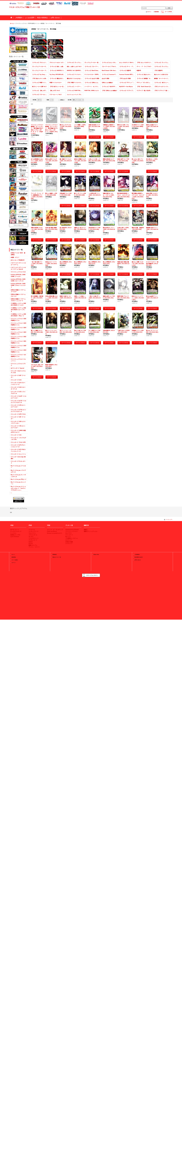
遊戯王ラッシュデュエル (90, 531)
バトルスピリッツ (33, 538)
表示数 (34, 100)
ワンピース (32, 529)
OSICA (31, 542)
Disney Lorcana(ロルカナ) (54, 533)
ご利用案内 (137, 554)
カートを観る (15, 559)
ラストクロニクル (19, 225)
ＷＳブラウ (68, 533)
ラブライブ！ (69, 543)
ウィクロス (13, 533)
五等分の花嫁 (69, 542)
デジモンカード (33, 540)
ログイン (149, 11)
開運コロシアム (33, 545)
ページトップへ (169, 519)
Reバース (68, 536)
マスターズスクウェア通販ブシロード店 (24, 7)
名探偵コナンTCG (15, 535)
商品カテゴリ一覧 (57, 557)
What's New (96, 554)
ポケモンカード (14, 529)
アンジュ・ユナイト (34, 547)
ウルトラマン (32, 533)
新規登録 (157, 11)
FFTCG (31, 543)
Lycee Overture (14, 536)
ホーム (13, 554)
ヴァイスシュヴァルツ (71, 531)
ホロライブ (68, 540)
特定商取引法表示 (138, 557)
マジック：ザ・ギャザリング (55, 529)
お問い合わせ (137, 559)
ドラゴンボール (33, 535)
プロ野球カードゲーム (71, 538)
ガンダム (31, 536)
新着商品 (55, 554)
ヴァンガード (69, 535)
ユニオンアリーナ (33, 531)
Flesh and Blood (52, 531)
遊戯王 (85, 529)
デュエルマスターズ (15, 531)
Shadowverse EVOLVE (72, 529)
